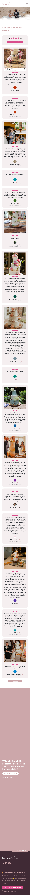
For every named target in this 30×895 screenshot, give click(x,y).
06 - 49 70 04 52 (11, 837)
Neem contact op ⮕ (10, 773)
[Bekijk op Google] (15, 87)
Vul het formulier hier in (12, 831)
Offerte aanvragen (20, 850)
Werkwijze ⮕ (7, 777)
